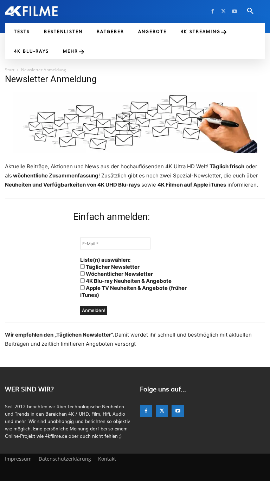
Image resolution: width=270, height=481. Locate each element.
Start (9, 70)
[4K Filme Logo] (31, 11)
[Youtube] (234, 11)
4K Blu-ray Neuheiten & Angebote (128, 281)
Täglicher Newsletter (112, 267)
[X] (223, 11)
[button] (250, 11)
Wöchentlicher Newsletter (119, 274)
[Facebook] (212, 11)
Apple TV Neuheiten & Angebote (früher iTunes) (133, 291)
